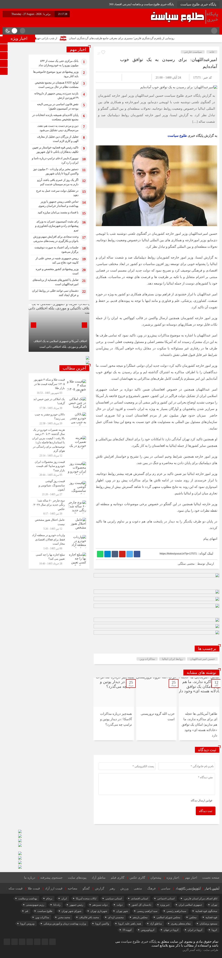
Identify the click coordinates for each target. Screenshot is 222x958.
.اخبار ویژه (173, 877)
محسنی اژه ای (116, 917)
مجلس (192, 917)
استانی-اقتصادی (139, 898)
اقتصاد (180, 888)
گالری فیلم (117, 877)
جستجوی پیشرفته (51, 877)
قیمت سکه (15, 888)
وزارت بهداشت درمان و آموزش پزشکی (65, 923)
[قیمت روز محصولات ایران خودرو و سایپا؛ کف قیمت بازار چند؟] (59, 468)
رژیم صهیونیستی (35, 904)
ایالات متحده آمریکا (86, 898)
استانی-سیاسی (113, 898)
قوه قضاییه (211, 917)
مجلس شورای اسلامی (168, 917)
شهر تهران (122, 911)
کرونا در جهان (171, 929)
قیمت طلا (34, 888)
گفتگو (86, 888)
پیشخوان (155, 877)
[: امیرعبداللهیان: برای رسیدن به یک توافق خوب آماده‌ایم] (104, 77)
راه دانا (56, 904)
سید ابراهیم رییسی (147, 911)
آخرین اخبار (212, 888)
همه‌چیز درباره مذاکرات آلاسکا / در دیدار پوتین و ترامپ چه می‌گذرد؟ (116, 719)
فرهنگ (151, 888)
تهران (214, 904)
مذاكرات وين (147, 659)
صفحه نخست (210, 877)
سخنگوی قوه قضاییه (206, 911)
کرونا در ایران (195, 929)
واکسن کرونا (102, 923)
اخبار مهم (191, 877)
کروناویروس (148, 929)
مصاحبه (72, 888)
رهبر (112, 888)
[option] (199, 709)
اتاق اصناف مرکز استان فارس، (200, 898)
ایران (64, 898)
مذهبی (138, 888)
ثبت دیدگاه (205, 811)
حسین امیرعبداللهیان (202, 659)
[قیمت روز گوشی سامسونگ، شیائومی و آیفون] (59, 487)
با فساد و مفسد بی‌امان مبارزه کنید (58, 212)
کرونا (214, 929)
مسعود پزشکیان (208, 923)
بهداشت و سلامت (27, 898)
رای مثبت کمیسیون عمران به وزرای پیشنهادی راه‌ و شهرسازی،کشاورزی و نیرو (56, 226)
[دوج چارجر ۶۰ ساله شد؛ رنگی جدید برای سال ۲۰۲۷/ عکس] (59, 507)
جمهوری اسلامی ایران (190, 904)
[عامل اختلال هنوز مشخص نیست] (59, 524)
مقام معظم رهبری (181, 923)
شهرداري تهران (98, 911)
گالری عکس (137, 877)
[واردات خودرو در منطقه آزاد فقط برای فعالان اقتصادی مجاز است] (59, 541)
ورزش (124, 888)
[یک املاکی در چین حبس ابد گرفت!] (59, 403)
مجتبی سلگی (186, 563)
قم (26, 911)
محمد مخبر (64, 917)
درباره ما (29, 877)
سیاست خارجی (193, 51)
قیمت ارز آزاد (53, 888)
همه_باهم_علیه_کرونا (129, 923)
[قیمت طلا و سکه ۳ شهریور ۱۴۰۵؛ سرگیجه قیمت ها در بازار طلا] (59, 386)
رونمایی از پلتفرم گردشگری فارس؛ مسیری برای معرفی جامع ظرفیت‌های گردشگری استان (150, 38)
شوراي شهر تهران (71, 911)
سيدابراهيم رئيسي (176, 911)
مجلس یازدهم (140, 917)
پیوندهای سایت (77, 877)
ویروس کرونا (27, 923)
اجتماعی (194, 888)
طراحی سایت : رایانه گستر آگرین (200, 950)
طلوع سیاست (177, 135)
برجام (49, 898)
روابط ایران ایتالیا (172, 659)
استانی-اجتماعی (166, 898)
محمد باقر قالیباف (89, 917)
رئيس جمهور (76, 904)
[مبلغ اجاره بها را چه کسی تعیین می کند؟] (59, 558)
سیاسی (165, 888)
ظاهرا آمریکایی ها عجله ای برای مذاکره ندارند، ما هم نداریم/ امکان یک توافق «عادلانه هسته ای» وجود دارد (199, 724)
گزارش (99, 888)
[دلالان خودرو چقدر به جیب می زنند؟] (59, 418)
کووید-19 (127, 929)
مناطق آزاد (99, 877)
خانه (211, 51)
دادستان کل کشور (141, 904)
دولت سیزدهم (100, 904)
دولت (119, 904)
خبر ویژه (165, 904)
